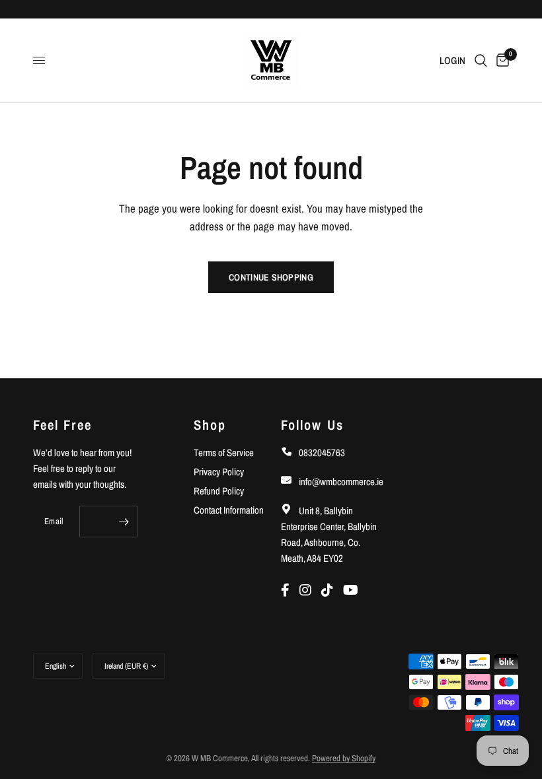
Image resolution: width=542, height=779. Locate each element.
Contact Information (229, 510)
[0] (500, 60)
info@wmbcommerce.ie (340, 482)
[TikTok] (332, 590)
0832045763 (321, 452)
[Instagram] (310, 590)
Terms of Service (224, 452)
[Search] (481, 60)
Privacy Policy (219, 472)
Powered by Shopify (343, 758)
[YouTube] (354, 590)
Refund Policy (219, 491)
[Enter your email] (124, 521)
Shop (210, 425)
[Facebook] (290, 590)
